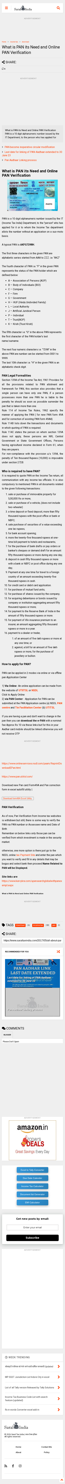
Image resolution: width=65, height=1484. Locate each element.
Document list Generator (32, 1194)
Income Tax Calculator (32, 1186)
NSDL (35, 690)
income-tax (14, 42)
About (18, 1452)
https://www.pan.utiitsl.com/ (17, 776)
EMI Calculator (32, 1202)
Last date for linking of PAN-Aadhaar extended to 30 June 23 (29, 979)
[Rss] (5, 1466)
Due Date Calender (32, 1178)
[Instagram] (20, 1466)
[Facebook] (13, 1466)
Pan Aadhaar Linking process (21, 160)
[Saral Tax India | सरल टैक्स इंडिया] (23, 9)
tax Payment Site (25, 855)
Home (4, 42)
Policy (46, 1452)
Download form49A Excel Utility (17, 798)
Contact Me (46, 1447)
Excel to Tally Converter (32, 1170)
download (25, 42)
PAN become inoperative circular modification (30, 147)
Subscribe (32, 1237)
